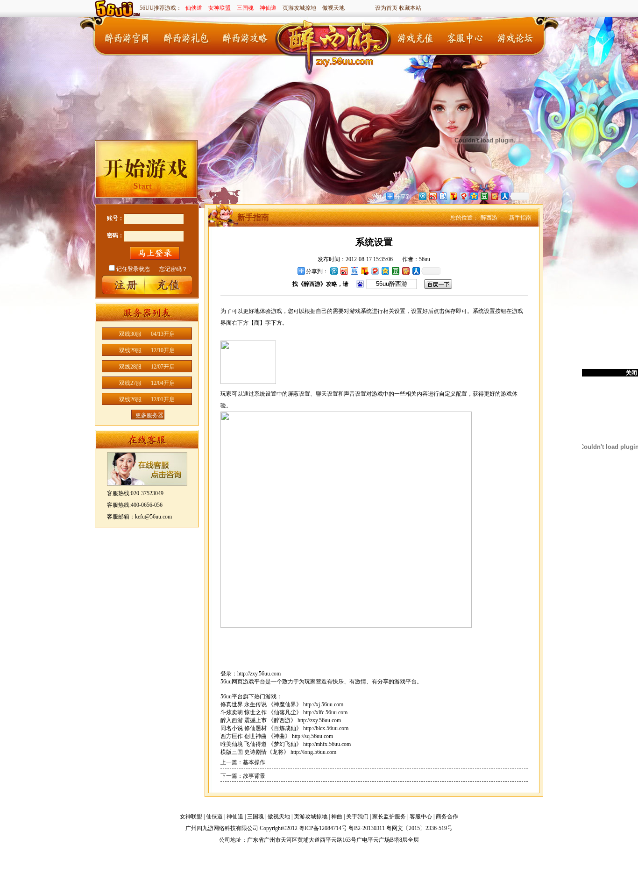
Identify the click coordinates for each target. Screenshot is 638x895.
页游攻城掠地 (299, 8)
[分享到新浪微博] (344, 271)
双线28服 (147, 366)
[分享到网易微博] (374, 271)
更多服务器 (149, 415)
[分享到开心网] (405, 271)
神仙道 (268, 8)
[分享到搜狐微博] (364, 271)
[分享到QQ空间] (385, 271)
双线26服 (147, 399)
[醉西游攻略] (244, 37)
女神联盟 (219, 8)
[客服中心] (463, 37)
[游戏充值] (417, 37)
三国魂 (245, 8)
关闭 (631, 372)
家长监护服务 (389, 816)
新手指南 (520, 217)
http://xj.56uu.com (323, 704)
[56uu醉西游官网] (335, 36)
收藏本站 (410, 8)
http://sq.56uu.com (312, 736)
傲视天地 (333, 8)
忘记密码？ (173, 269)
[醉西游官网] (127, 37)
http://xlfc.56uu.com (325, 712)
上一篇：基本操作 (242, 762)
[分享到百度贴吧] (354, 271)
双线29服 (147, 350)
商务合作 (447, 816)
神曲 (336, 816)
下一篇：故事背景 (242, 776)
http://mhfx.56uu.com (327, 744)
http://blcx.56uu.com (325, 728)
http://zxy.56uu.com (259, 673)
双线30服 (147, 334)
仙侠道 (193, 8)
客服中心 (421, 816)
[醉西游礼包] (186, 37)
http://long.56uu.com (313, 752)
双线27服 (147, 383)
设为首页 (386, 8)
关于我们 (357, 816)
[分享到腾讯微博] (333, 271)
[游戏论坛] (510, 37)
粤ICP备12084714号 (323, 828)
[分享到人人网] (416, 271)
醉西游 (489, 217)
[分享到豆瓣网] (395, 271)
